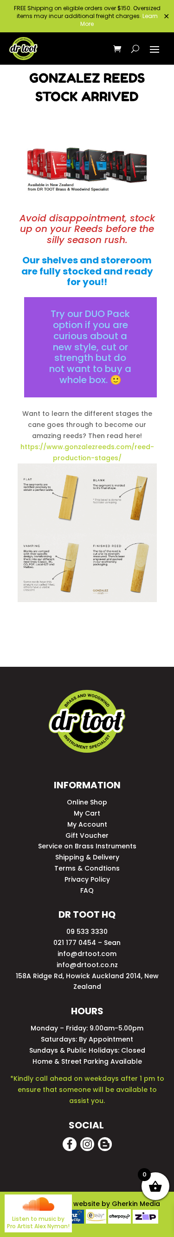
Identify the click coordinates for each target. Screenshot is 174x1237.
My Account (87, 824)
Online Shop (87, 802)
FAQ (87, 890)
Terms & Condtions (87, 868)
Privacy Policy (87, 879)
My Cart (87, 813)
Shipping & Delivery (87, 857)
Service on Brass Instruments (87, 846)
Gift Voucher (87, 835)
